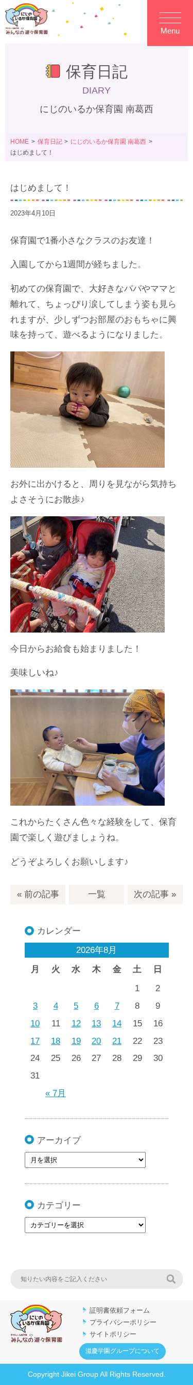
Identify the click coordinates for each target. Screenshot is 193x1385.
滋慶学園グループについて (122, 1351)
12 (76, 1023)
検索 (171, 1279)
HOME (19, 141)
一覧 (97, 894)
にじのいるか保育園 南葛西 (108, 141)
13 (96, 1023)
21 (116, 1041)
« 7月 (55, 1093)
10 (35, 1023)
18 (55, 1041)
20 (96, 1041)
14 (116, 1023)
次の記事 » (155, 894)
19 (76, 1041)
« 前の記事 (38, 894)
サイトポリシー (113, 1334)
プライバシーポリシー (123, 1322)
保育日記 (50, 141)
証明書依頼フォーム (120, 1310)
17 (35, 1041)
